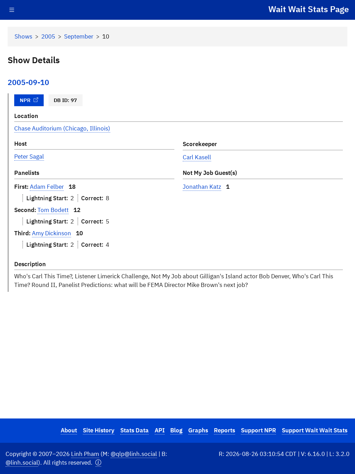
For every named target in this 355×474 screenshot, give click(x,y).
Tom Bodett (53, 210)
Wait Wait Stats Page (308, 9)
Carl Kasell (197, 157)
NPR (25, 99)
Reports (224, 430)
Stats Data (134, 430)
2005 (48, 36)
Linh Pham (85, 454)
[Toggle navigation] (11, 10)
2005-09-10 (28, 82)
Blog (176, 430)
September (78, 36)
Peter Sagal (29, 156)
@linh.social (22, 462)
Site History (98, 430)
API (160, 430)
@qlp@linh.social (134, 454)
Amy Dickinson (51, 233)
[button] (98, 463)
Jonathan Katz (202, 187)
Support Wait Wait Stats (314, 430)
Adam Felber (47, 187)
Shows (23, 36)
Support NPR (258, 430)
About (69, 430)
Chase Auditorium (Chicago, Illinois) (62, 128)
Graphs (198, 430)
